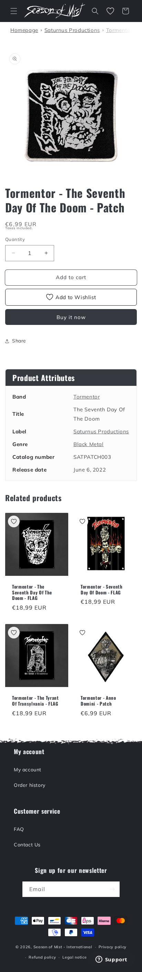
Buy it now (71, 317)
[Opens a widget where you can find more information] (111, 960)
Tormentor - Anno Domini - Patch (98, 701)
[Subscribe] (112, 889)
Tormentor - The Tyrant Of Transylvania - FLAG (35, 701)
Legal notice (74, 957)
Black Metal (88, 444)
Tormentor (86, 396)
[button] (13, 11)
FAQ (19, 829)
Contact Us (27, 845)
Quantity (15, 239)
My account (27, 770)
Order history (29, 785)
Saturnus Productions (101, 431)
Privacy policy (112, 946)
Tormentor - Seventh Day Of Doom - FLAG (102, 589)
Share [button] (19, 341)
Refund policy (42, 957)
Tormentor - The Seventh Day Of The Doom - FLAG (32, 592)
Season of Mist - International (62, 946)
